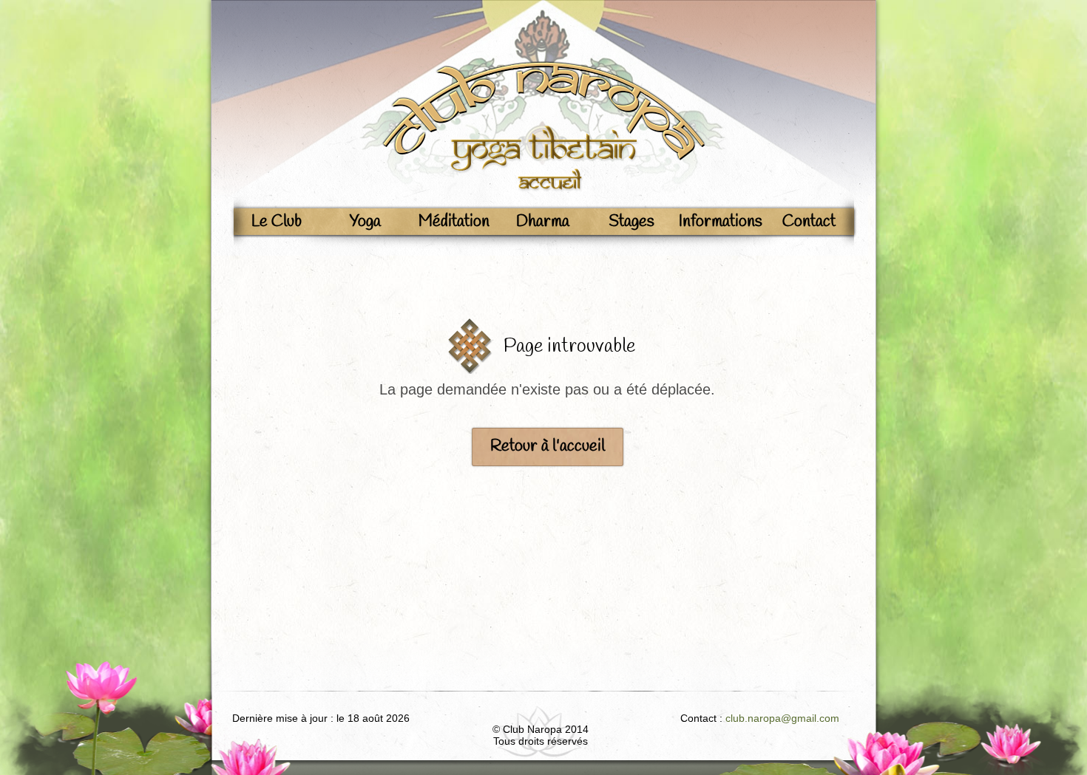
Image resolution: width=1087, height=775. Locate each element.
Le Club (276, 222)
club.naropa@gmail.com (782, 718)
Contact (809, 222)
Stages (631, 222)
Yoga (365, 222)
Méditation (454, 222)
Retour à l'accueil (547, 446)
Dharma (542, 222)
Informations (720, 222)
